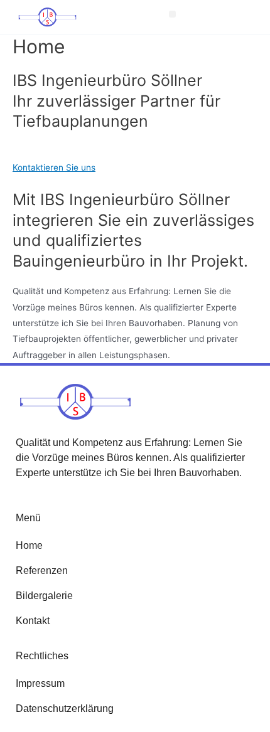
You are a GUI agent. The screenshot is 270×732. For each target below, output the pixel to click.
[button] (172, 14)
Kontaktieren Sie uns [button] (54, 167)
